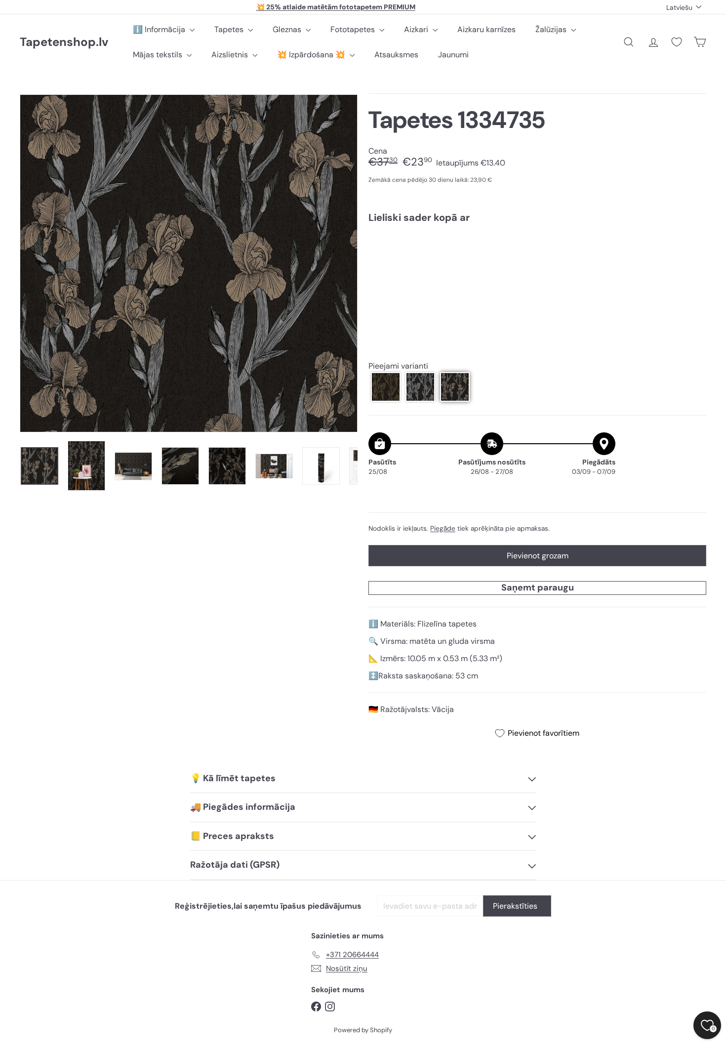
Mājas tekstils (158, 54)
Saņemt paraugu (537, 587)
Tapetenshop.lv (64, 42)
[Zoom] (188, 263)
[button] (386, 387)
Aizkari (417, 29)
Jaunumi (453, 54)
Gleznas (288, 29)
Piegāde (442, 528)
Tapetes (229, 29)
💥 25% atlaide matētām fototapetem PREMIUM (335, 6)
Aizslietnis (230, 54)
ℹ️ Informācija (160, 29)
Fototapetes (353, 29)
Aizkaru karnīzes (486, 29)
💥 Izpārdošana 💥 (312, 54)
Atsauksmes (396, 54)
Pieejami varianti (398, 366)
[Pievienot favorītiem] (693, 251)
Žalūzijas (551, 29)
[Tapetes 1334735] (537, 265)
